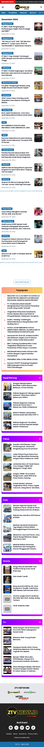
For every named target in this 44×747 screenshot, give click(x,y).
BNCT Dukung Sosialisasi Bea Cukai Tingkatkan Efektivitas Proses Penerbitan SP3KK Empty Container (22, 346)
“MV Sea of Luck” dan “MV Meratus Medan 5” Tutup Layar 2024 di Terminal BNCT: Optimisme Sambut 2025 (16, 43)
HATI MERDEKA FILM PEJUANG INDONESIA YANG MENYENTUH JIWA (16, 127)
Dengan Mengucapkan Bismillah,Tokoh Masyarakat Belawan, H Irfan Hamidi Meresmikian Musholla (25, 385)
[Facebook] (11, 728)
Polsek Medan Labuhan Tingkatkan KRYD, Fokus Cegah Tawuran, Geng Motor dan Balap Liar (26, 486)
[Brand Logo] (13, 692)
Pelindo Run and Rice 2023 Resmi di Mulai (26, 516)
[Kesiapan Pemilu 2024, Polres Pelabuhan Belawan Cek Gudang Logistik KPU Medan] (7, 650)
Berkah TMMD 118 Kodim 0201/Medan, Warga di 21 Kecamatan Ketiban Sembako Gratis (25, 659)
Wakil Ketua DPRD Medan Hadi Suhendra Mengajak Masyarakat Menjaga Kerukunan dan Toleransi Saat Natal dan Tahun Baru (16, 226)
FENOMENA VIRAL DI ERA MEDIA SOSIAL (22, 359)
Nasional (23, 13)
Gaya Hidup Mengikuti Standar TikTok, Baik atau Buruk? (14, 213)
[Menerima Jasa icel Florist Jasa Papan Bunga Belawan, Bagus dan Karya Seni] (7, 538)
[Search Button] (41, 7)
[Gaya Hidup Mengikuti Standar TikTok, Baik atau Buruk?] (38, 211)
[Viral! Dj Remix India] (7, 609)
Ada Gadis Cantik (20, 576)
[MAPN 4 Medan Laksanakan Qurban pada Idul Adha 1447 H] (7, 416)
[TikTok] (33, 728)
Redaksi (9, 734)
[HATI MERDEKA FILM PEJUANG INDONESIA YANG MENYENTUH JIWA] (38, 125)
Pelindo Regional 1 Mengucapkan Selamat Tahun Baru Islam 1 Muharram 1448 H (26, 395)
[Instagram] (22, 728)
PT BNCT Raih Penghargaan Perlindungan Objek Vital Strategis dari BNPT (16, 29)
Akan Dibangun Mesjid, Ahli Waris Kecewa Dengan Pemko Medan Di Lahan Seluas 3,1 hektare (26, 669)
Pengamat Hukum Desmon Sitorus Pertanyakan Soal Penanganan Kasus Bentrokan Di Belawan (16, 241)
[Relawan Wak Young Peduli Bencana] (7, 641)
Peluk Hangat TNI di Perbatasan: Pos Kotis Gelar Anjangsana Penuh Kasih (26, 630)
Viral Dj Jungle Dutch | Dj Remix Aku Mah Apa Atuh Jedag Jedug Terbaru (26, 598)
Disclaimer (23, 734)
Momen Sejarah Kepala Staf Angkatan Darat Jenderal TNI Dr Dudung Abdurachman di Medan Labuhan (26, 508)
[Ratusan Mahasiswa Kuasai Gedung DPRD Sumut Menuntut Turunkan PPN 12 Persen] (38, 138)
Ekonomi (33, 13)
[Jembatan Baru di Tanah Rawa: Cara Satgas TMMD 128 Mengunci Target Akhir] (7, 467)
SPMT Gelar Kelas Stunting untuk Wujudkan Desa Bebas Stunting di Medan (16, 100)
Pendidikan (13, 13)
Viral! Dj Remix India (21, 606)
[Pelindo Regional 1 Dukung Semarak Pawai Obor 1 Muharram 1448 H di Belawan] (7, 406)
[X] (16, 728)
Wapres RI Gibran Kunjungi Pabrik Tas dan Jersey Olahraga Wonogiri (16, 183)
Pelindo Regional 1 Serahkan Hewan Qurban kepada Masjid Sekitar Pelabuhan (25, 424)
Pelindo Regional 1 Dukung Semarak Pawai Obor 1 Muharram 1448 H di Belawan (25, 405)
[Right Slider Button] (42, 13)
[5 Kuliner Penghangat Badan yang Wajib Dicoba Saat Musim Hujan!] (38, 85)
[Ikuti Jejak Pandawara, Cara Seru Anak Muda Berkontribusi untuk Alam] (38, 113)
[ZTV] (22, 7)
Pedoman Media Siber (22, 738)
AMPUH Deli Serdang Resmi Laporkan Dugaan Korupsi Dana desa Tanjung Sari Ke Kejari (17, 170)
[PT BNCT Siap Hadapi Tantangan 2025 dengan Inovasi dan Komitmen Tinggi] (38, 56)
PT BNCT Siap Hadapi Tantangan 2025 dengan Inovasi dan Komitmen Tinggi (17, 58)
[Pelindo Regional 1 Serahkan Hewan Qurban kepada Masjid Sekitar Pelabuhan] (7, 425)
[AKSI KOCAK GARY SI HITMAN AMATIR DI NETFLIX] (38, 253)
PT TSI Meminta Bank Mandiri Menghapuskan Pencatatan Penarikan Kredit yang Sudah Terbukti (23, 306)
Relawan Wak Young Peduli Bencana (24, 639)
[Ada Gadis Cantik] (7, 579)
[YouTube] (28, 728)
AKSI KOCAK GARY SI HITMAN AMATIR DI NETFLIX (17, 255)
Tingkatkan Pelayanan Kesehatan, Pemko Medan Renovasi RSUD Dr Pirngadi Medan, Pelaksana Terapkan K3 (22, 314)
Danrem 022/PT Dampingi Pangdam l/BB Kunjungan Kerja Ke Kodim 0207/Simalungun (22, 365)
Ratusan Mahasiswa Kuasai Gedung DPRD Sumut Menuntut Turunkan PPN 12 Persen (17, 140)
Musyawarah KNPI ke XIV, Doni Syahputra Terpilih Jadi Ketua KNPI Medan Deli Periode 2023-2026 (26, 588)
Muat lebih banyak (22, 282)
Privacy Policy (33, 734)
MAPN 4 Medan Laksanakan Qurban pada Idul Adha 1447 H (25, 414)
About (15, 734)
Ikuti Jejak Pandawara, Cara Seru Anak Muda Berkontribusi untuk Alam (17, 114)
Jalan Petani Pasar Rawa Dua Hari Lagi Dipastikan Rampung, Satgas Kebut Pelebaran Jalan (26, 456)
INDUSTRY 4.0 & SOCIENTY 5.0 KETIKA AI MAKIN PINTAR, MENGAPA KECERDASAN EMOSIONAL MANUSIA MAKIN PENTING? (23, 298)
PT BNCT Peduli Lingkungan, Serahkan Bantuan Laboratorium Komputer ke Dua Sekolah (17, 73)
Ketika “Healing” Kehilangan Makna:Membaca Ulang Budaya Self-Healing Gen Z (22, 322)
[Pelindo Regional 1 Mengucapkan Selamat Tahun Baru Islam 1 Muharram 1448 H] (7, 396)
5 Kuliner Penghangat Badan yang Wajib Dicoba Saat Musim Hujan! (16, 87)
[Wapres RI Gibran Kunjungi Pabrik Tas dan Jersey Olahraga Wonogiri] (38, 182)
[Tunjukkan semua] (39, 378)
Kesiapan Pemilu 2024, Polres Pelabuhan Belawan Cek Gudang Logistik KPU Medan (26, 649)
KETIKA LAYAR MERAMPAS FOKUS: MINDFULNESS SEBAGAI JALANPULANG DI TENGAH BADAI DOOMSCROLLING (23, 330)
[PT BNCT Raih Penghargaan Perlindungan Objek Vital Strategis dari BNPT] (38, 26)
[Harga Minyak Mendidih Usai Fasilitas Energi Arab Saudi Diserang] (7, 570)
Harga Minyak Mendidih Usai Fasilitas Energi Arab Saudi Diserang (25, 569)
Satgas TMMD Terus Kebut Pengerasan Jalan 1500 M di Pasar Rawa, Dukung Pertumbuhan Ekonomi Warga (25, 476)
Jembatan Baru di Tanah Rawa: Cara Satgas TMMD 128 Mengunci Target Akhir (26, 466)
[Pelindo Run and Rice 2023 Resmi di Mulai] (7, 518)
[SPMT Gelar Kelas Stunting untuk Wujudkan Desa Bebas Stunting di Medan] (38, 98)
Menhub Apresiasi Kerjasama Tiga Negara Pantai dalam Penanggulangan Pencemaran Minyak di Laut (25, 527)
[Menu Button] (3, 7)
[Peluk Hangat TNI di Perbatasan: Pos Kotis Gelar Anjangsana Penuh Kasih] (7, 631)
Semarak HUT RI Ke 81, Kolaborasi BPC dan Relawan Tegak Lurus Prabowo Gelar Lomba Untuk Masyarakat (23, 338)
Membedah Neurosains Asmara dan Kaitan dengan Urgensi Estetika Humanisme (22, 354)
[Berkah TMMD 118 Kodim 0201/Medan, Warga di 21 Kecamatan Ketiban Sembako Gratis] (7, 660)
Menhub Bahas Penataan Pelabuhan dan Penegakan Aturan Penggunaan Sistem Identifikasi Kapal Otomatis (24, 547)
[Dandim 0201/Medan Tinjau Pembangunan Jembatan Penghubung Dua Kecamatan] (7, 448)
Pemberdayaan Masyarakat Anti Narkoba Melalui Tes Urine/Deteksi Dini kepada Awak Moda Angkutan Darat (16, 155)
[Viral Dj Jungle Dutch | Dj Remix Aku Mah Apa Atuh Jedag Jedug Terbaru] (7, 599)
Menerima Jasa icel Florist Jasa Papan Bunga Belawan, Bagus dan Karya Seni (26, 537)
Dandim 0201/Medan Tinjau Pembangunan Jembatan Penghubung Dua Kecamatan (25, 447)
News (4, 13)
